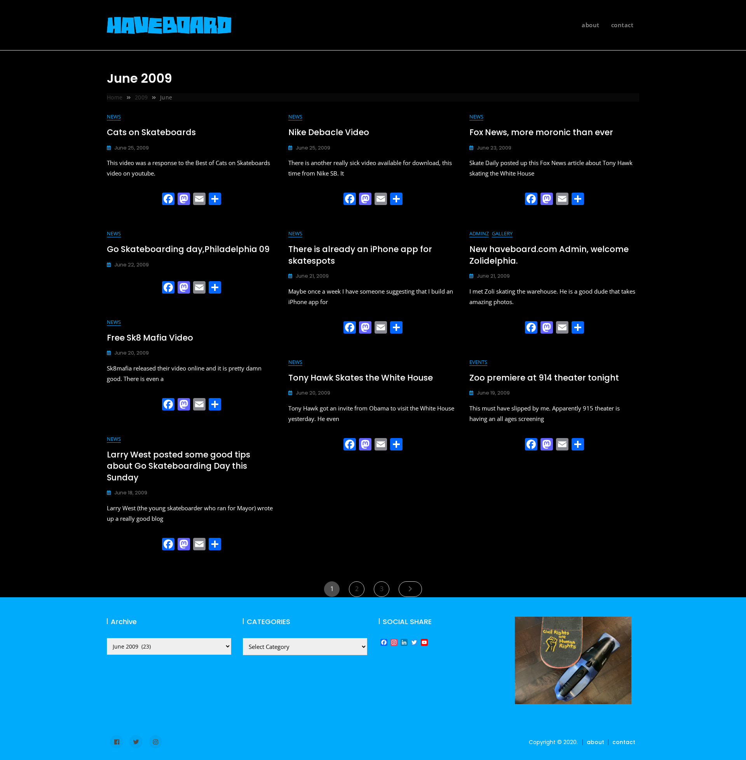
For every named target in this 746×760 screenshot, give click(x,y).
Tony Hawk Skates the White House (360, 377)
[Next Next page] (410, 589)
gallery (502, 233)
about (591, 25)
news (114, 116)
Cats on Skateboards (151, 132)
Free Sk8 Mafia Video (150, 337)
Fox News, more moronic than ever (541, 132)
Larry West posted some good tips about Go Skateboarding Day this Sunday (178, 466)
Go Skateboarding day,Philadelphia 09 (188, 249)
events (478, 361)
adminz (479, 233)
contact (622, 25)
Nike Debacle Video (328, 132)
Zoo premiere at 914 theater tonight (544, 377)
